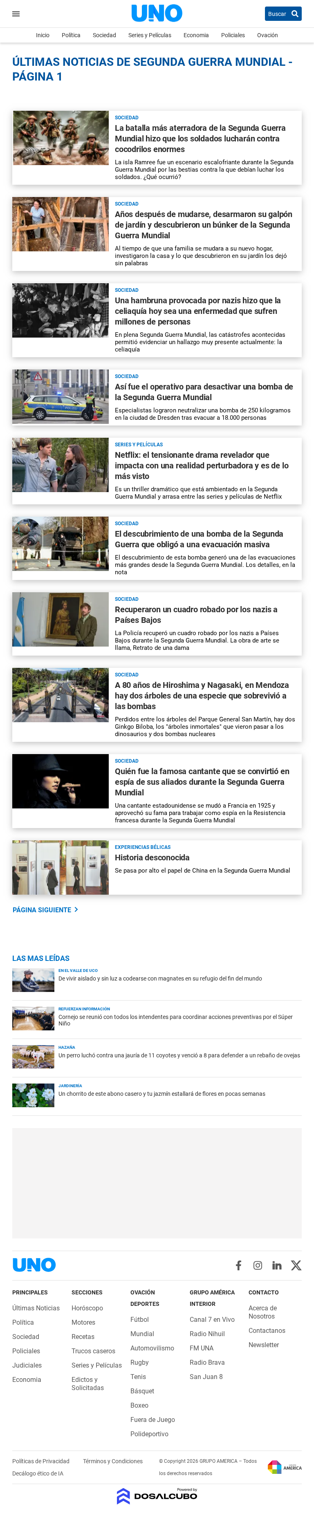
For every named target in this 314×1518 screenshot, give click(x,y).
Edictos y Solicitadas (88, 1384)
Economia (196, 35)
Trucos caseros (93, 1351)
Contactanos (267, 1330)
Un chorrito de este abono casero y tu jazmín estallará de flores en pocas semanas (161, 1093)
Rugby (139, 1362)
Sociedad (104, 35)
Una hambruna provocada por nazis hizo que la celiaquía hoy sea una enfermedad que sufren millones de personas (198, 311)
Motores (83, 1322)
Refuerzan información (84, 1009)
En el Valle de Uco (78, 970)
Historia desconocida (152, 857)
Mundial (142, 1334)
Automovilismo (152, 1348)
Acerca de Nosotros (263, 1312)
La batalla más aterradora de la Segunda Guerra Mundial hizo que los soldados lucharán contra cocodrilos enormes (200, 138)
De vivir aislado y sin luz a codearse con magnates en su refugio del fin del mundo (160, 978)
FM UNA (201, 1348)
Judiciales (27, 1365)
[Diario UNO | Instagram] (257, 1265)
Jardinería (70, 1086)
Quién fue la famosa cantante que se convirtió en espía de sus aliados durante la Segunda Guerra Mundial (202, 781)
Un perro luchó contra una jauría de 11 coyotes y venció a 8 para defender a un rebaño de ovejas (179, 1055)
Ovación (267, 35)
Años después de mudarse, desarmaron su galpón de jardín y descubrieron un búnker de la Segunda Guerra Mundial (203, 224)
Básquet (142, 1391)
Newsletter (264, 1345)
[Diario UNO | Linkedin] (277, 1265)
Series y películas (139, 445)
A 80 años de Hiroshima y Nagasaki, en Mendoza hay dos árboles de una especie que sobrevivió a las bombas (202, 695)
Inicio (42, 35)
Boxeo (139, 1405)
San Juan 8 (206, 1377)
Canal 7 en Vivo (212, 1319)
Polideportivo (149, 1434)
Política (71, 35)
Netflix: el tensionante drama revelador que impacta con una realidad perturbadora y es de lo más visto (201, 465)
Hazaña (66, 1047)
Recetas (83, 1337)
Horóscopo (87, 1308)
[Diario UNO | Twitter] (296, 1265)
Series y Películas (149, 35)
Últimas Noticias (36, 1308)
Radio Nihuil (207, 1334)
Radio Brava (207, 1362)
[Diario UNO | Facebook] (238, 1265)
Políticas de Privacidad (41, 1461)
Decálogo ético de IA (37, 1473)
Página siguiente (42, 910)
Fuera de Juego (152, 1420)
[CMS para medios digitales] (157, 1497)
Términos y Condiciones (113, 1461)
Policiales (233, 35)
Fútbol (139, 1319)
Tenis (138, 1377)
